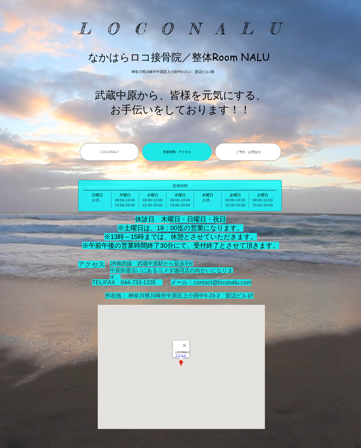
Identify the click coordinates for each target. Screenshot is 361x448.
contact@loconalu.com (222, 282)
